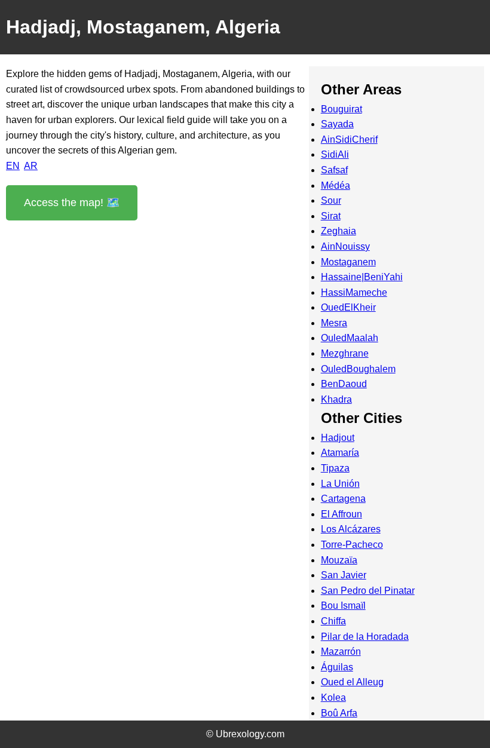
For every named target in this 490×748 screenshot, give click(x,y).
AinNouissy (345, 246)
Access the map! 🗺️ (72, 203)
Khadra (336, 399)
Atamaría (340, 452)
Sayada (337, 124)
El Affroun (341, 514)
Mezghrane (345, 353)
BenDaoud (344, 384)
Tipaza (335, 468)
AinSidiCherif (349, 139)
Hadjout (337, 438)
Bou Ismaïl (343, 605)
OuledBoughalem (358, 369)
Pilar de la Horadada (365, 636)
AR (31, 166)
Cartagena (343, 498)
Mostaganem (348, 262)
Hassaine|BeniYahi (362, 277)
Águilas (337, 667)
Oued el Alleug (352, 682)
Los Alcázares (351, 529)
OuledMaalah (349, 338)
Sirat (331, 216)
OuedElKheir (348, 307)
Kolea (333, 697)
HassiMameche (354, 292)
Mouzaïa (339, 560)
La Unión (340, 484)
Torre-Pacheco (352, 544)
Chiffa (333, 621)
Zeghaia (338, 231)
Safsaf (334, 170)
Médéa (335, 185)
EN (13, 166)
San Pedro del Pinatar (368, 590)
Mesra (334, 323)
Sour (331, 200)
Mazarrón (341, 651)
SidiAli (335, 154)
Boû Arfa (339, 713)
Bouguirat (341, 109)
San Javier (343, 575)
